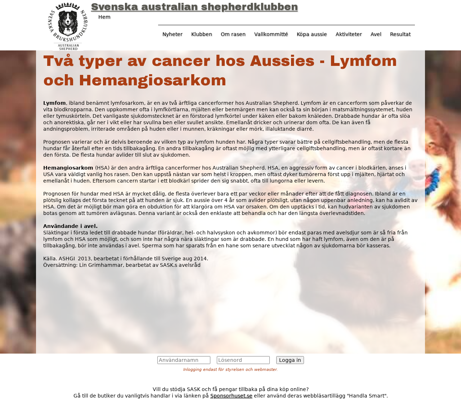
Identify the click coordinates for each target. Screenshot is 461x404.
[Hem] (67, 25)
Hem (104, 17)
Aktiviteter (349, 34)
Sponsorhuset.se (231, 396)
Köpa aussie (312, 34)
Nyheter (172, 34)
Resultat (400, 34)
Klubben (201, 34)
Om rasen (233, 34)
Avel (376, 34)
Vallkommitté (271, 34)
